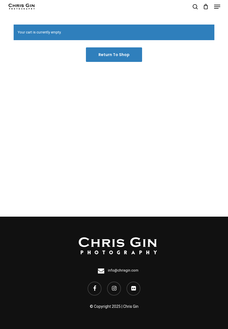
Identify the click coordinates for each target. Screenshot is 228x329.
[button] (217, 6)
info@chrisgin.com (122, 270)
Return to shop (114, 54)
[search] (195, 6)
